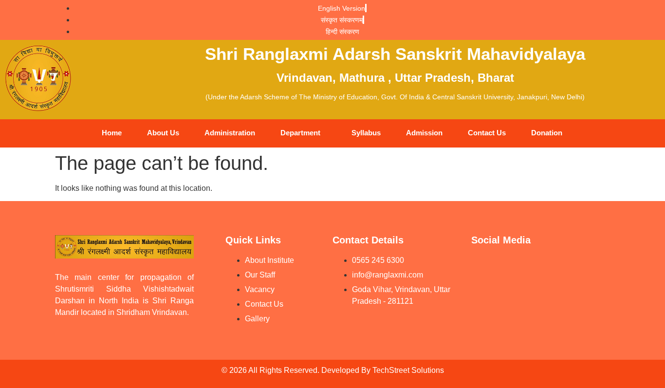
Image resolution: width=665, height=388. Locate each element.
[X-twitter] (483, 294)
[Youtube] (483, 267)
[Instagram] (593, 267)
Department (300, 133)
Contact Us (487, 133)
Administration (229, 133)
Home (112, 133)
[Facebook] (520, 267)
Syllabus (366, 133)
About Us (163, 133)
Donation (546, 133)
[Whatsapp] (556, 267)
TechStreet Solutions (408, 370)
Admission (424, 133)
